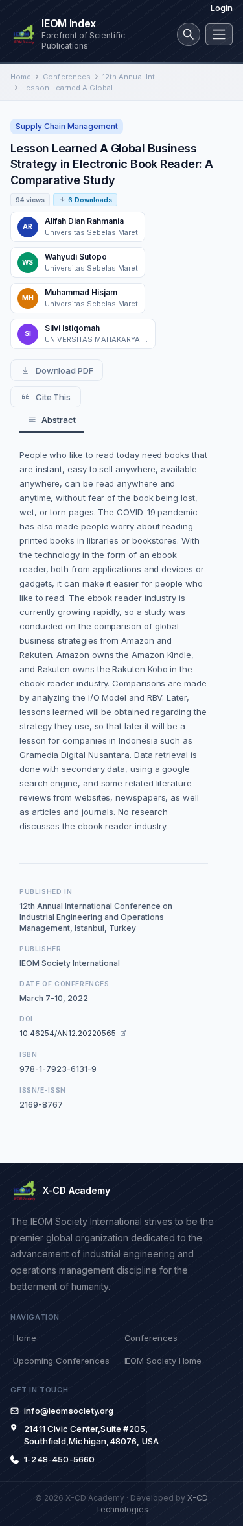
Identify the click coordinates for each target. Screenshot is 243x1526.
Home (20, 76)
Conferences (67, 76)
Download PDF (64, 370)
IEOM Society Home (163, 1360)
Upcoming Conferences (61, 1360)
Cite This (53, 397)
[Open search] (188, 34)
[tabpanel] (113, 640)
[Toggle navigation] (219, 34)
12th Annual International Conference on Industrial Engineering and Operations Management (133, 76)
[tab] (51, 420)
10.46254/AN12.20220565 (67, 1033)
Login (222, 8)
